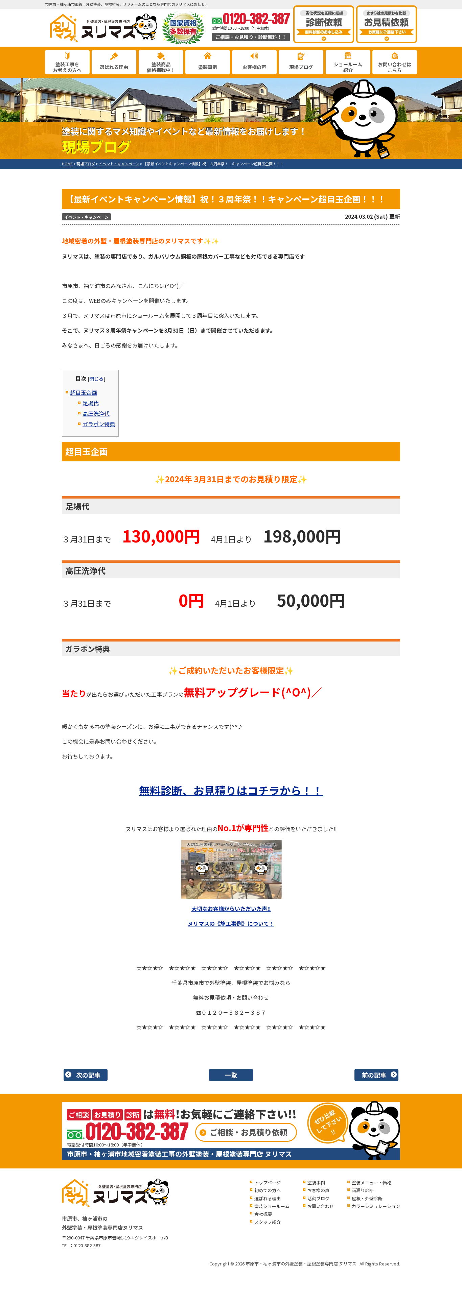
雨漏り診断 (363, 1190)
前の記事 (374, 1074)
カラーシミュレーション (376, 1206)
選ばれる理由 (114, 67)
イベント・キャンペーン (86, 217)
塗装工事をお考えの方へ (67, 67)
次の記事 (88, 1074)
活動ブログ (318, 1198)
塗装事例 (207, 67)
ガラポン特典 (99, 424)
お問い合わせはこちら (394, 67)
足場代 (91, 403)
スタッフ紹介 (267, 1222)
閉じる (96, 378)
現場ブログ (301, 67)
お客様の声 (254, 67)
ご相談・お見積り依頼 (248, 1132)
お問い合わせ (320, 1206)
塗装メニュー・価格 (371, 1182)
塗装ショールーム (272, 1206)
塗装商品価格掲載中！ (161, 67)
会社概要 (263, 1214)
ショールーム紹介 (348, 67)
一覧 (231, 1074)
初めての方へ (267, 1190)
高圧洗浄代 (96, 413)
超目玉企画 (83, 392)
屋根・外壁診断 (367, 1198)
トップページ (267, 1182)
